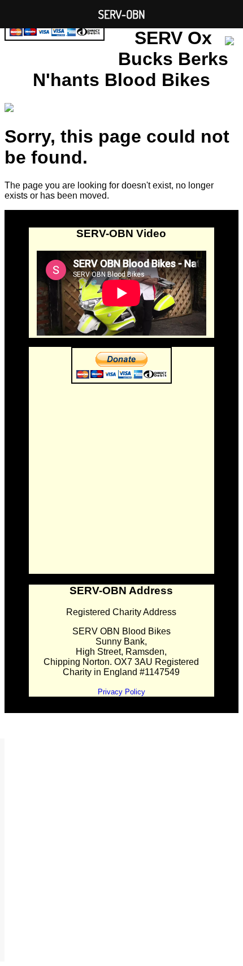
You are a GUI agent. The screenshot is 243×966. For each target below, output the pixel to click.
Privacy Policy (121, 692)
